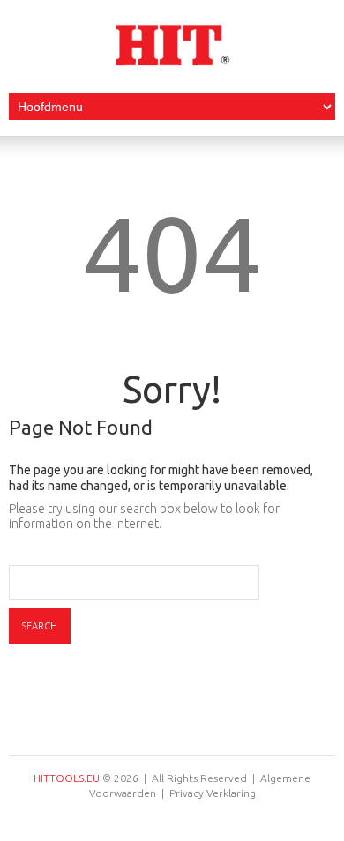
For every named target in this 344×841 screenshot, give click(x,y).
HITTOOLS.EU (67, 778)
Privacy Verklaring (212, 793)
